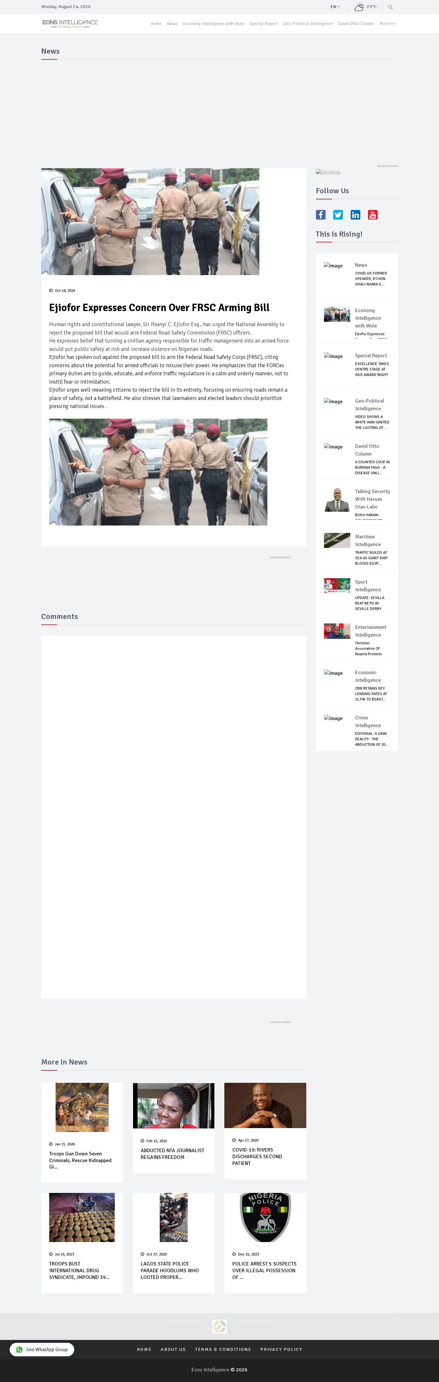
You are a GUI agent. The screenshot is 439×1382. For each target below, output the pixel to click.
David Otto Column (356, 23)
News (172, 23)
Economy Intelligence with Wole (213, 23)
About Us (173, 1349)
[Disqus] (174, 734)
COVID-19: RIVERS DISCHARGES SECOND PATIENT (257, 1157)
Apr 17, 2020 (248, 1140)
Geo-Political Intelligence (308, 23)
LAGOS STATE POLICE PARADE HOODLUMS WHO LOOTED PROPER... (170, 1271)
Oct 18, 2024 (65, 290)
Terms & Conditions (223, 1349)
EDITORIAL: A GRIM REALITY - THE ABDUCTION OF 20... (371, 739)
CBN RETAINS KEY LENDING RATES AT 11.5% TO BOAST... (371, 694)
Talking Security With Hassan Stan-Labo (372, 499)
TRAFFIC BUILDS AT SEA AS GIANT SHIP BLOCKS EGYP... (371, 558)
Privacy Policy (281, 1349)
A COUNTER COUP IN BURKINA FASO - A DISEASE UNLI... (372, 467)
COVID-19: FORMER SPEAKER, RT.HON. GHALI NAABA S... (371, 279)
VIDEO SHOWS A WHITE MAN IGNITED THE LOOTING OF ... (372, 422)
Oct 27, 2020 (157, 1254)
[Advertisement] (219, 110)
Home (156, 23)
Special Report (263, 23)
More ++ (387, 23)
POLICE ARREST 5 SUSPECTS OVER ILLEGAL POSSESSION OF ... (264, 1271)
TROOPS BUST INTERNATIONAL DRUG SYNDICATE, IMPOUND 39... (79, 1271)
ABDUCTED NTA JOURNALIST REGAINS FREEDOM (172, 1153)
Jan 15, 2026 (65, 1144)
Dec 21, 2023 (248, 1254)
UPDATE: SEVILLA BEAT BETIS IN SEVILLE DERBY (369, 603)
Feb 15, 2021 (157, 1141)
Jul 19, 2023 (64, 1254)
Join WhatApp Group (47, 1349)
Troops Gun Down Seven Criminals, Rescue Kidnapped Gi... (80, 1160)
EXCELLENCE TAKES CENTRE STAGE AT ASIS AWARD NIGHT (372, 369)
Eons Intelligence (211, 1370)
